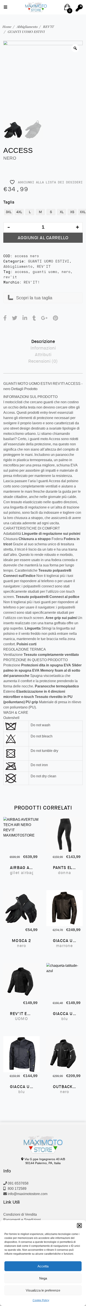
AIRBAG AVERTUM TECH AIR (21, 870)
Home (6, 27)
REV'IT (48, 27)
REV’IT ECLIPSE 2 (21, 1016)
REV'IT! (32, 282)
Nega (43, 1278)
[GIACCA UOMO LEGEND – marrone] (64, 908)
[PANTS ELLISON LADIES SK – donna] (64, 835)
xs (72, 212)
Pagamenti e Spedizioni (22, 1220)
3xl (8, 212)
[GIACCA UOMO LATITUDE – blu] (64, 981)
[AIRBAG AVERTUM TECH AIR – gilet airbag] (21, 835)
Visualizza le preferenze (43, 1290)
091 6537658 (17, 1183)
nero (66, 272)
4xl (19, 212)
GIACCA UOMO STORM (21, 1089)
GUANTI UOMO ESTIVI (26, 32)
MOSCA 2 (21, 943)
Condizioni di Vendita (20, 1214)
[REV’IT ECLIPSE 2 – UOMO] (21, 981)
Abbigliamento (27, 27)
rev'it (10, 277)
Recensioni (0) (43, 361)
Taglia (8, 202)
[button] (79, 1225)
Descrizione (43, 341)
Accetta (43, 1266)
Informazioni (43, 348)
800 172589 (16, 1188)
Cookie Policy (41, 1300)
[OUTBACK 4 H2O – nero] (64, 1054)
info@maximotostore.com (27, 1194)
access (21, 272)
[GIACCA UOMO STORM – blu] (21, 1054)
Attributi (43, 354)
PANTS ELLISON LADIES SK (64, 870)
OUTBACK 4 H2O (64, 1089)
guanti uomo (44, 272)
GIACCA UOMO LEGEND (64, 943)
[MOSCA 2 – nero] (21, 908)
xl (62, 212)
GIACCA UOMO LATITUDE (64, 1016)
